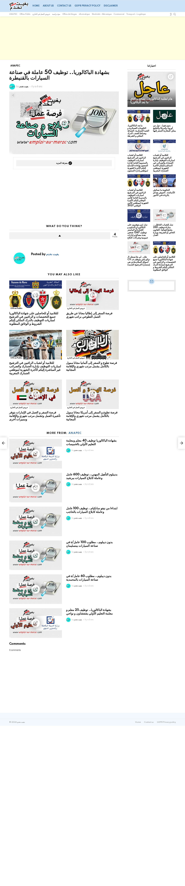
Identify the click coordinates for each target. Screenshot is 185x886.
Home (35, 6)
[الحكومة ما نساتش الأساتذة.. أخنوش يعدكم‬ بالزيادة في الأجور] (164, 180)
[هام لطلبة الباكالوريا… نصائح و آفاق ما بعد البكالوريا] (151, 89)
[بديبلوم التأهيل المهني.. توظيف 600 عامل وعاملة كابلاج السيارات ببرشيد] (35, 487)
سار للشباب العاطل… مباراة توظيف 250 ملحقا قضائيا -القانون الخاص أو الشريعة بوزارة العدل (164, 230)
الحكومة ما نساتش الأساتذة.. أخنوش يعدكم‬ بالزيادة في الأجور (164, 192)
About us (48, 6)
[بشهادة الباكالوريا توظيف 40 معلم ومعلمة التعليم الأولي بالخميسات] (35, 453)
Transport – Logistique (136, 14)
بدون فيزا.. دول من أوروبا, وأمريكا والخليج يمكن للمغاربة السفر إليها (164, 128)
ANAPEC (13, 14)
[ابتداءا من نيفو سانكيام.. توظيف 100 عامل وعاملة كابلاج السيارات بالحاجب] (35, 521)
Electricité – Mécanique (102, 14)
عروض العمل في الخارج (41, 14)
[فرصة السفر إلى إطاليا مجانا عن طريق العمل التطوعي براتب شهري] (92, 295)
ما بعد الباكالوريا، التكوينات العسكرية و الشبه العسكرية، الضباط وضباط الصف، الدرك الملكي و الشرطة (138, 130)
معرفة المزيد (62, 163)
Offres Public (25, 14)
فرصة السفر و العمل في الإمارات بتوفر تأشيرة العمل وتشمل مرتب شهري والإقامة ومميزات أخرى (35, 416)
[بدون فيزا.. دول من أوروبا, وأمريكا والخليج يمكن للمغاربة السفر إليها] (164, 116)
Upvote (59, 235)
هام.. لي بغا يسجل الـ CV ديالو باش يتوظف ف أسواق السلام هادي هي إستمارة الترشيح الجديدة (138, 261)
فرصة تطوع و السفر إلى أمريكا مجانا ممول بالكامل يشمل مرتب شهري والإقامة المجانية (92, 416)
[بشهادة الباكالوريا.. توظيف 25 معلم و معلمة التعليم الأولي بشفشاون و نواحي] (35, 623)
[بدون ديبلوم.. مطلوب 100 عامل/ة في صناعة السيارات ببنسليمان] (35, 555)
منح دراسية (56, 14)
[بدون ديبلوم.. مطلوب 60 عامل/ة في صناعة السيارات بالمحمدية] (35, 589)
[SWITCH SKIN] (171, 14)
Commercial (119, 14)
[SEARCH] (174, 14)
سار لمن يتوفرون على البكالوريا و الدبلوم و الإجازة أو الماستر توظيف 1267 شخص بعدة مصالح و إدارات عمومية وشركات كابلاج (137, 231)
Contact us (64, 6)
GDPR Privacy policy (87, 6)
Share (13, 95)
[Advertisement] (92, 38)
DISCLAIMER (111, 6)
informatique (84, 14)
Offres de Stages (69, 14)
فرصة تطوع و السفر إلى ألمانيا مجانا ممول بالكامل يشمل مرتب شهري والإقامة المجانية (91, 366)
